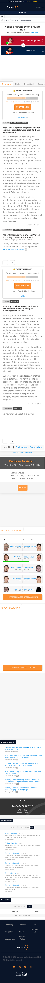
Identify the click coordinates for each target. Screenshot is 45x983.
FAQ (35, 925)
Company (9, 925)
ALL (5, 539)
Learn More (21, 117)
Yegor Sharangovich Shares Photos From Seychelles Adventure (21, 236)
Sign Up (22, 12)
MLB (22, 827)
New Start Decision (22, 452)
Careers (22, 925)
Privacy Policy (22, 937)
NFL (17, 827)
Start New (34, 33)
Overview (6, 84)
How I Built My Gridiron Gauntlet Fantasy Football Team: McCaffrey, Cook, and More (23, 756)
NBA (27, 827)
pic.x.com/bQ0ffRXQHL (13, 249)
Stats (17, 84)
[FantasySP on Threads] (30, 967)
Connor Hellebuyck (12, 853)
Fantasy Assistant (22, 461)
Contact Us (35, 930)
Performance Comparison (29, 447)
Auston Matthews (11, 833)
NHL (2, 16)
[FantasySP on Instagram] (19, 967)
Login (21, 932)
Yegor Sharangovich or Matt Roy (27, 20)
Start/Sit (15, 20)
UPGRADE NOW (22, 107)
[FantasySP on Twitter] (14, 967)
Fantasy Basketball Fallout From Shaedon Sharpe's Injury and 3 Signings (20, 789)
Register (8, 932)
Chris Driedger (10, 873)
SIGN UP (22, 488)
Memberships (10, 939)
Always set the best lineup (22, 668)
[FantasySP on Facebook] (25, 967)
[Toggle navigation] (3, 7)
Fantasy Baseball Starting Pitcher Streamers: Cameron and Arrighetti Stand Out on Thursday (23, 781)
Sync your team (30, 1)
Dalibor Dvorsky (11, 843)
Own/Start (29, 84)
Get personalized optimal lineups (22, 597)
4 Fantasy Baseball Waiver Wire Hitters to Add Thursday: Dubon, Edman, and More (22, 765)
